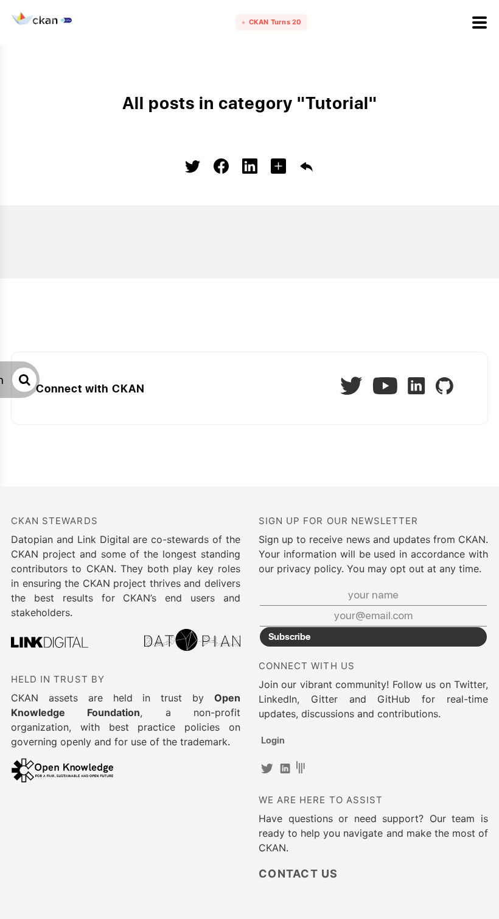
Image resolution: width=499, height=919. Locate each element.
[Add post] (278, 167)
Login (273, 740)
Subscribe (289, 636)
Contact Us (298, 874)
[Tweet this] (192, 167)
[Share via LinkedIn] (249, 167)
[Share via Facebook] (221, 167)
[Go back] (307, 167)
